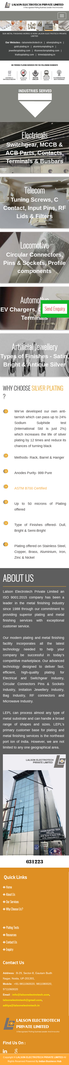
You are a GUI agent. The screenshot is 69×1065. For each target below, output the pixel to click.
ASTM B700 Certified (30, 488)
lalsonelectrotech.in (32, 42)
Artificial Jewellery (34, 354)
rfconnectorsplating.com (46, 50)
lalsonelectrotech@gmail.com (22, 1000)
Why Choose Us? (14, 909)
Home (9, 887)
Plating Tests (12, 928)
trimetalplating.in (46, 54)
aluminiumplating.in (43, 46)
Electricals (35, 147)
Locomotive (34, 257)
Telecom (34, 202)
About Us (10, 894)
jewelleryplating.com (19, 50)
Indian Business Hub (50, 1061)
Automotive (34, 308)
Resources (11, 935)
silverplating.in (54, 42)
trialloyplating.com (24, 54)
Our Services (12, 902)
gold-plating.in (21, 46)
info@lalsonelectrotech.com (30, 994)
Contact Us (11, 942)
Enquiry (9, 949)
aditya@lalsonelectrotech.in (21, 1005)
